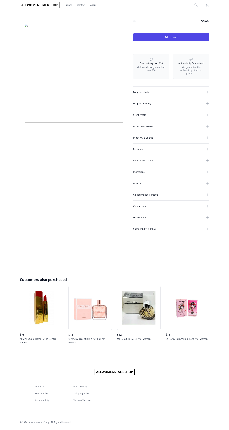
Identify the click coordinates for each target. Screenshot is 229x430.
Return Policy (41, 393)
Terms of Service (82, 400)
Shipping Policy (81, 393)
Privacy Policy (80, 386)
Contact (81, 4)
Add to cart (171, 37)
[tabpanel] (74, 73)
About (93, 4)
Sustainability (42, 400)
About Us (39, 386)
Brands (68, 4)
